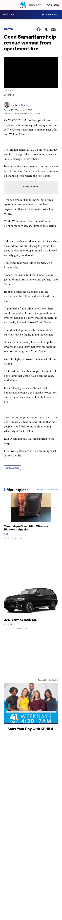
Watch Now (52, 5)
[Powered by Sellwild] (53, 680)
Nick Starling (22, 105)
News (8, 28)
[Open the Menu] (5, 5)
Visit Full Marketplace (47, 490)
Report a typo (12, 467)
